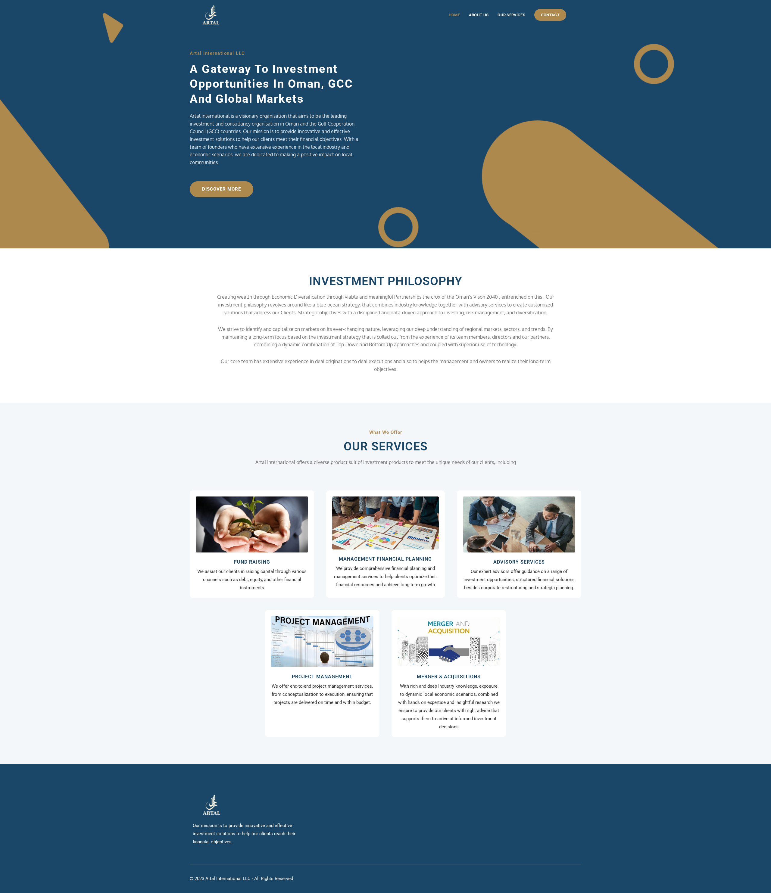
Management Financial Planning (385, 559)
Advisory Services (519, 562)
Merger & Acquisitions (449, 677)
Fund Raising (252, 562)
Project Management (322, 677)
